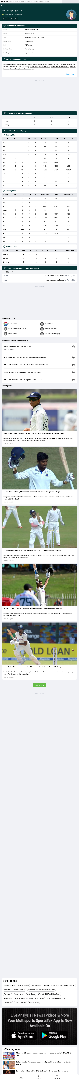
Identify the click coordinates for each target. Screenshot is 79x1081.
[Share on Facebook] (8, 18)
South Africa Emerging (26, 69)
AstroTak (41, 1)
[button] (39, 410)
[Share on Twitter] (4, 18)
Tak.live (47, 1)
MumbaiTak (22, 1)
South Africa (34, 67)
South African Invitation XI (60, 67)
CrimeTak (29, 1)
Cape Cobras (14, 69)
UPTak (16, 1)
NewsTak (11, 1)
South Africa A (44, 67)
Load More (38, 685)
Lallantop (35, 1)
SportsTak (4, 1)
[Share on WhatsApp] (12, 18)
